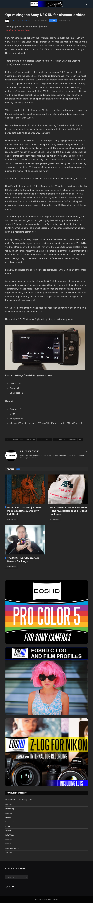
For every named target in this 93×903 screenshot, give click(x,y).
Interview (8, 813)
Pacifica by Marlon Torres (17, 30)
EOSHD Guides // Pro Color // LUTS (18, 800)
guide (40, 439)
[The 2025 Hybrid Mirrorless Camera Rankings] (25, 539)
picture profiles (60, 439)
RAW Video (9, 835)
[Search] (86, 4)
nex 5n (48, 439)
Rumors (8, 844)
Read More (11, 520)
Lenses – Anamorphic (13, 822)
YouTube (8, 853)
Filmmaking (9, 809)
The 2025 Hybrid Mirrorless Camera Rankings (23, 560)
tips (80, 439)
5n (8, 439)
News (53, 21)
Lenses (8, 817)
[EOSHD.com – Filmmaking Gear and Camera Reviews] (46, 4)
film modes (30, 439)
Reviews (8, 839)
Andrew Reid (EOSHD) (22, 21)
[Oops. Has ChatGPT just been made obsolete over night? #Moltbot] (25, 489)
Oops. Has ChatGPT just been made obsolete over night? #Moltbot (24, 510)
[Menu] (6, 4)
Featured (8, 804)
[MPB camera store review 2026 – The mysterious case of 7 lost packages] (68, 489)
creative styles (17, 439)
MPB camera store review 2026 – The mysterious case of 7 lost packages (68, 510)
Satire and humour (12, 848)
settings (72, 439)
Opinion (8, 831)
